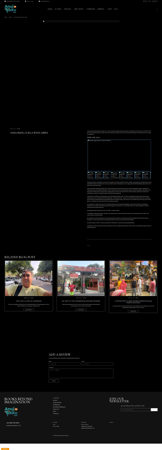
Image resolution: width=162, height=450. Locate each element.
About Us (145, 1)
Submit (54, 380)
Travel (10, 17)
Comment (51, 367)
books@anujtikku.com (45, 1)
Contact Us (155, 1)
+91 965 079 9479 (30, 1)
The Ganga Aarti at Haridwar (28, 301)
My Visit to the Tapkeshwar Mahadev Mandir (81, 301)
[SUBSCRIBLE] (154, 409)
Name (50, 361)
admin (18, 128)
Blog (149, 1)
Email (83, 361)
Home (5, 17)
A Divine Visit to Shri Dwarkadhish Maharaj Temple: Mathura (133, 302)
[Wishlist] (154, 9)
